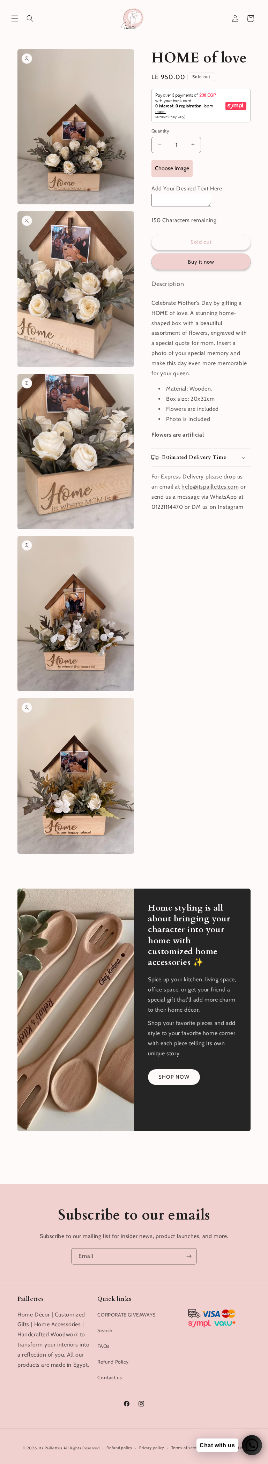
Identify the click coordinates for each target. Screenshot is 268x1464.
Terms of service (186, 1447)
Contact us (109, 1377)
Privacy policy (151, 1447)
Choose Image (172, 168)
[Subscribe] (188, 1256)
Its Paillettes (50, 1448)
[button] (14, 18)
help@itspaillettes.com (210, 486)
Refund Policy (112, 1362)
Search (105, 1330)
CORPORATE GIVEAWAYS (126, 1315)
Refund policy (119, 1447)
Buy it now (201, 262)
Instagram (230, 507)
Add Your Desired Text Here (186, 188)
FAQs (103, 1346)
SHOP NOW (173, 1077)
